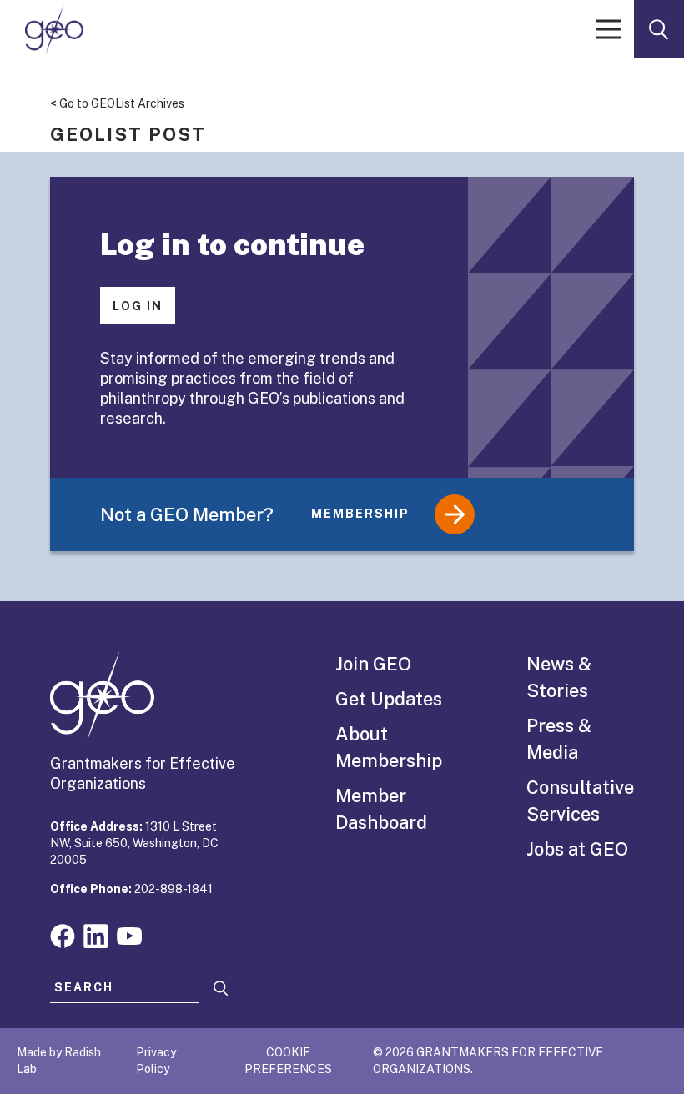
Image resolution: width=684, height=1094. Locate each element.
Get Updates (388, 699)
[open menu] (609, 29)
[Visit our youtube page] (129, 934)
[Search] (221, 988)
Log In (138, 306)
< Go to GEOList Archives (117, 103)
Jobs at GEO (577, 849)
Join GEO (373, 664)
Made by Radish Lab (59, 1061)
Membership (360, 513)
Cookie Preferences (288, 1061)
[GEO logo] (54, 29)
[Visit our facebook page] (62, 934)
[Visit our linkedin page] (95, 934)
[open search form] (659, 29)
